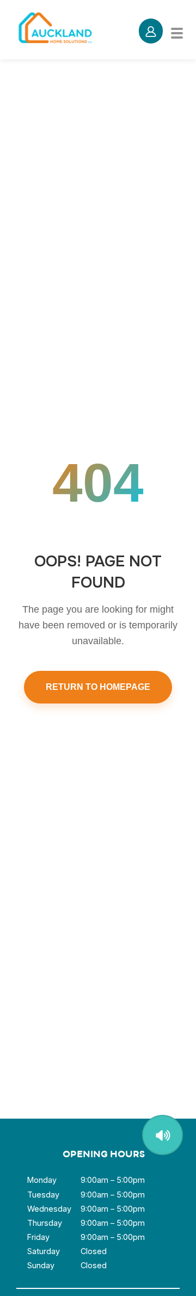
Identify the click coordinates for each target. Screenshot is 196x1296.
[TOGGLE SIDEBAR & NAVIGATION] (182, 31)
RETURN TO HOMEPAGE (98, 687)
